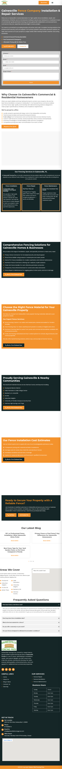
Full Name (5, 53)
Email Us (7, 729)
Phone (5, 59)
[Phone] (3, 725)
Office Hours (8, 733)
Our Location (8, 720)
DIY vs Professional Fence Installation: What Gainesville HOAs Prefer (15, 535)
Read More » (15, 540)
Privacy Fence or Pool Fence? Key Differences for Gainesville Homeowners (47, 535)
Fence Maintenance (50, 186)
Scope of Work (7, 71)
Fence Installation (11, 186)
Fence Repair (31, 186)
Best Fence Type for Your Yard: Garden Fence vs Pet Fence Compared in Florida (15, 550)
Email (4, 65)
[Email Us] (3, 730)
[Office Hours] (3, 734)
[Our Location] (3, 721)
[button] (52, 2)
